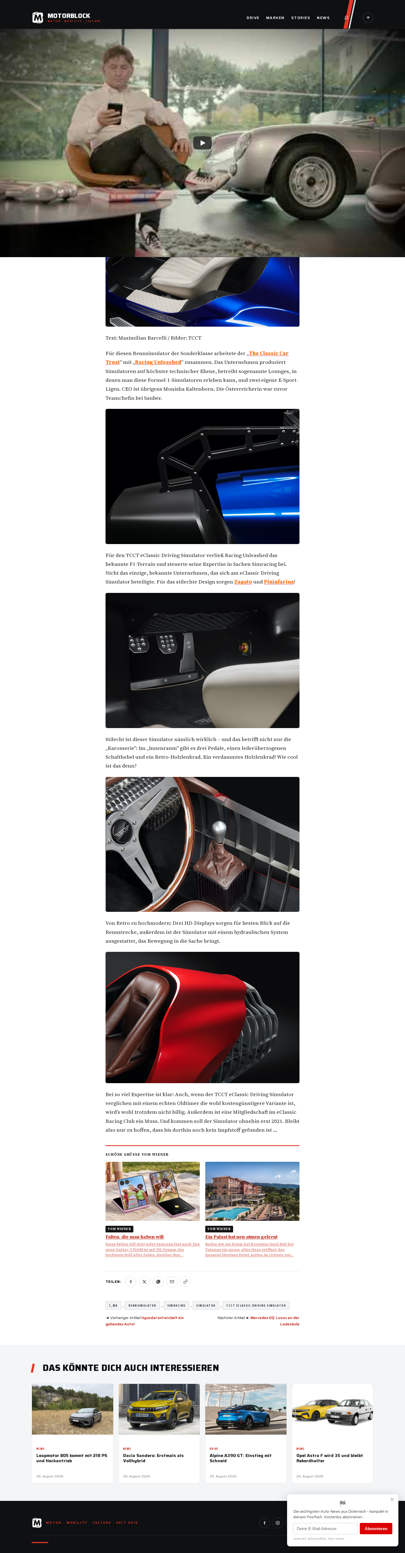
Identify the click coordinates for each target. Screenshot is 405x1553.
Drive (214, 1449)
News (40, 1449)
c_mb (113, 1305)
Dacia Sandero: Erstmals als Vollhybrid (153, 1458)
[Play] (202, 143)
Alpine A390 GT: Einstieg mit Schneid (241, 1458)
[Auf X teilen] (144, 1281)
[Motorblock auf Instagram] (277, 1523)
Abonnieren (376, 1528)
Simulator (205, 1305)
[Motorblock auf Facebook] (264, 1523)
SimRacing (176, 1305)
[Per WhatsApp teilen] (158, 1281)
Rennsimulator (142, 1305)
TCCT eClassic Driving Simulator (256, 1305)
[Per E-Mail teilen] (171, 1281)
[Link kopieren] (185, 1282)
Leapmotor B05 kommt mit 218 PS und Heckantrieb (71, 1458)
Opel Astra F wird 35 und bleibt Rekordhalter (329, 1458)
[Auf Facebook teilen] (130, 1281)
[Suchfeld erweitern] (346, 17)
